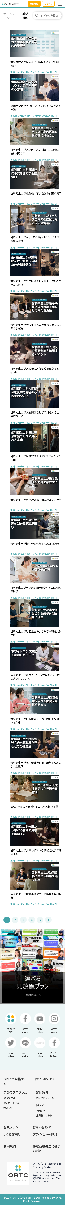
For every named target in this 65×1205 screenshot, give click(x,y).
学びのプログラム (15, 1092)
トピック (40, 1105)
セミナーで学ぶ (11, 1102)
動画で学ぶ (9, 1098)
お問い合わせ (42, 1127)
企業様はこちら (44, 1115)
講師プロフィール (45, 1098)
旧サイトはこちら (44, 1079)
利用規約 (9, 1146)
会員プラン (10, 1127)
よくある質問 (11, 1134)
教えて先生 (9, 1108)
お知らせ (40, 1110)
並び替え (25, 15)
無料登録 (34, 3)
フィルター (10, 15)
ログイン (48, 3)
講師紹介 (42, 1092)
